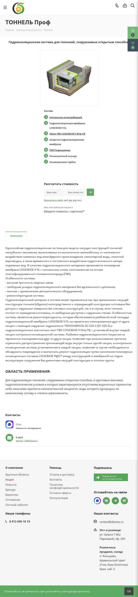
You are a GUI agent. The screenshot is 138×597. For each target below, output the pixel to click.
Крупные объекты (17, 474)
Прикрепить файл (53, 200)
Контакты (56, 479)
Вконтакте (106, 500)
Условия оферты (60, 493)
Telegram (115, 500)
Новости (11, 484)
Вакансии (11, 494)
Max (18, 424)
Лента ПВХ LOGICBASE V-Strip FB (67, 133)
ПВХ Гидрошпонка (59, 150)
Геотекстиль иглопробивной (65, 117)
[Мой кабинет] (125, 5)
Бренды (10, 489)
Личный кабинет (16, 504)
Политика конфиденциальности (64, 486)
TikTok (124, 500)
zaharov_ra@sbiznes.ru (27, 440)
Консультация (59, 498)
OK (129, 591)
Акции (9, 479)
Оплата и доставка (62, 474)
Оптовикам (12, 499)
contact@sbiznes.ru (111, 522)
